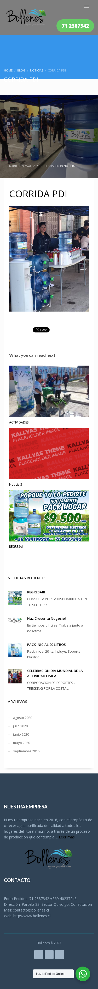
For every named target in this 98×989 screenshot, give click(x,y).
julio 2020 (20, 726)
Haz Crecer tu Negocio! (46, 618)
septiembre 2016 (26, 751)
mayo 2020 (21, 742)
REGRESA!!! (16, 546)
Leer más (67, 837)
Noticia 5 (15, 484)
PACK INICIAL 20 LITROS (46, 644)
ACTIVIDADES (18, 422)
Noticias (70, 166)
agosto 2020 (22, 717)
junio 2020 (21, 734)
